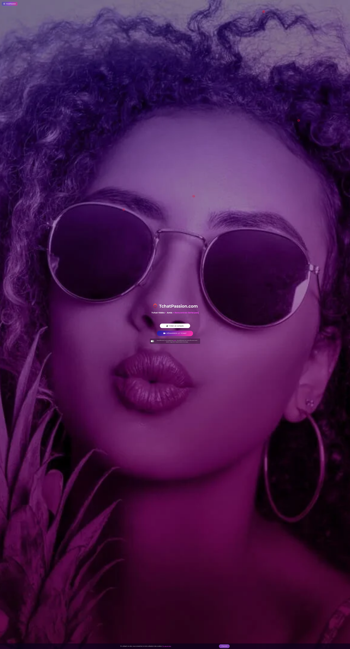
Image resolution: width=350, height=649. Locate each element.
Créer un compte (176, 326)
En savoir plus (166, 646)
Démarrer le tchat (176, 333)
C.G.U (174, 340)
